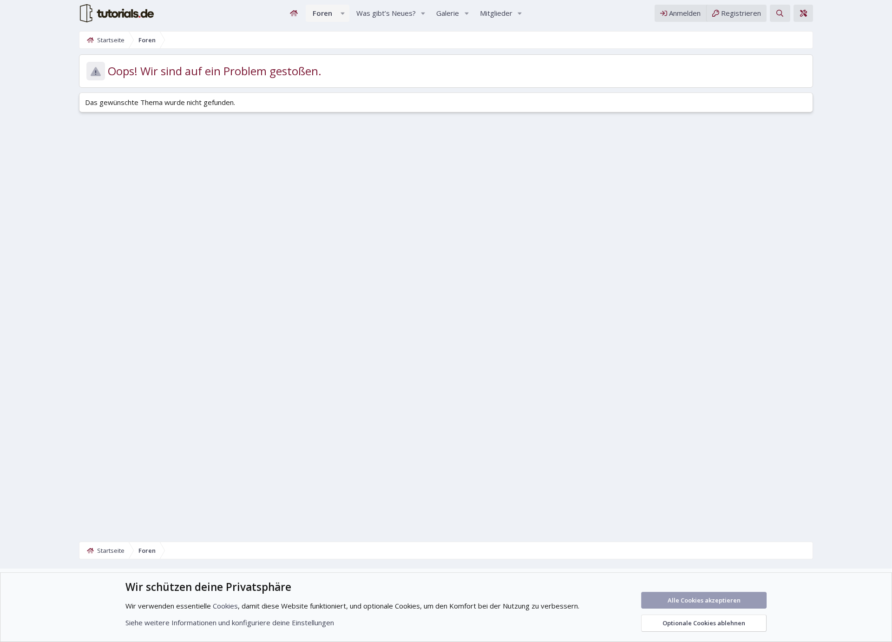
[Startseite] (294, 13)
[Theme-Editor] (803, 13)
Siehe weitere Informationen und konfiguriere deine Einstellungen (229, 622)
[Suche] (780, 13)
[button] (342, 13)
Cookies (225, 605)
